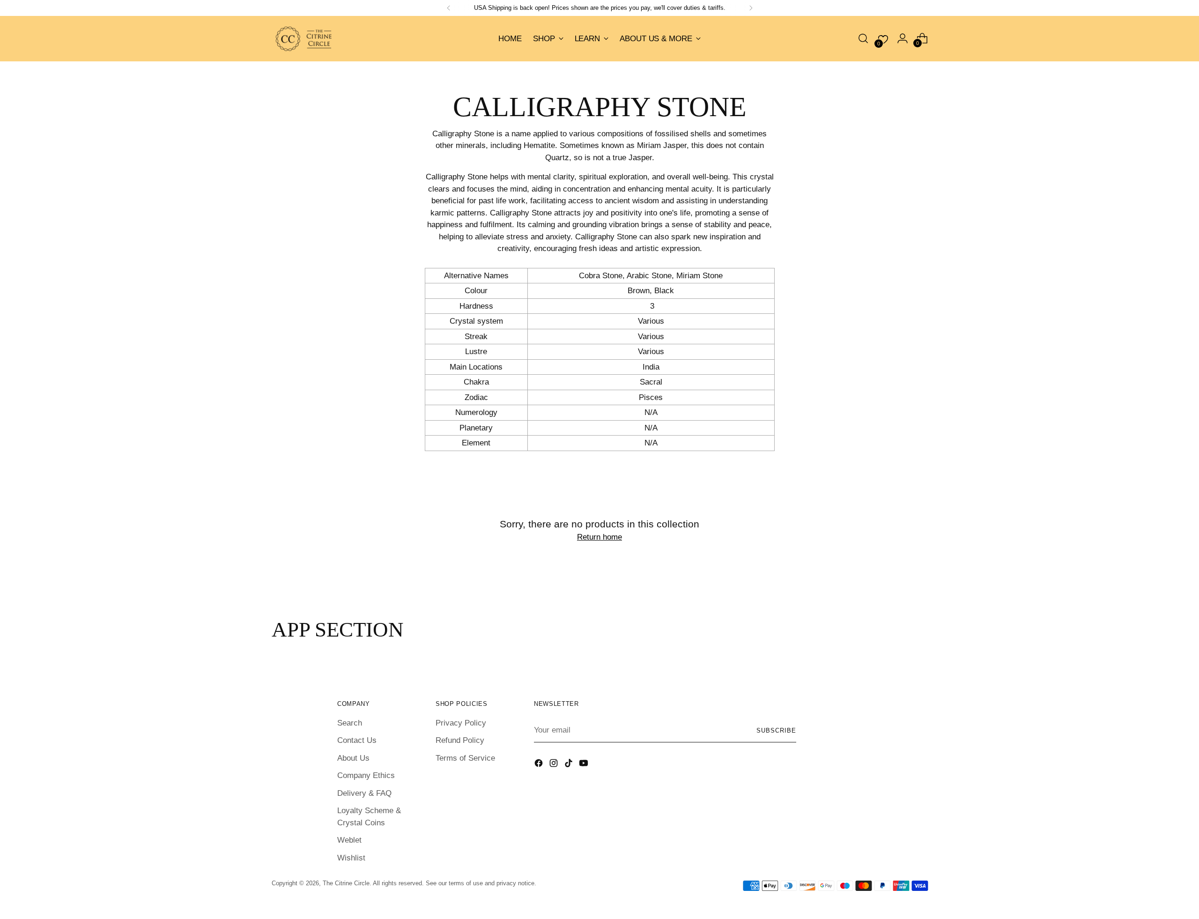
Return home (599, 537)
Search (349, 723)
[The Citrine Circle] (304, 38)
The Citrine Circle (346, 883)
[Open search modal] (863, 38)
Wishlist (351, 857)
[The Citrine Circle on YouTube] (584, 764)
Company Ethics (366, 775)
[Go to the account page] (902, 38)
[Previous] (448, 8)
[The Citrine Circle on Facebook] (539, 764)
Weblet (349, 840)
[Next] (750, 8)
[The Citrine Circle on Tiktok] (569, 764)
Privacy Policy (461, 723)
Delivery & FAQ (364, 793)
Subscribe (776, 730)
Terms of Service (465, 758)
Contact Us (357, 740)
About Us (353, 758)
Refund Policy (460, 740)
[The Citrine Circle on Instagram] (554, 764)
